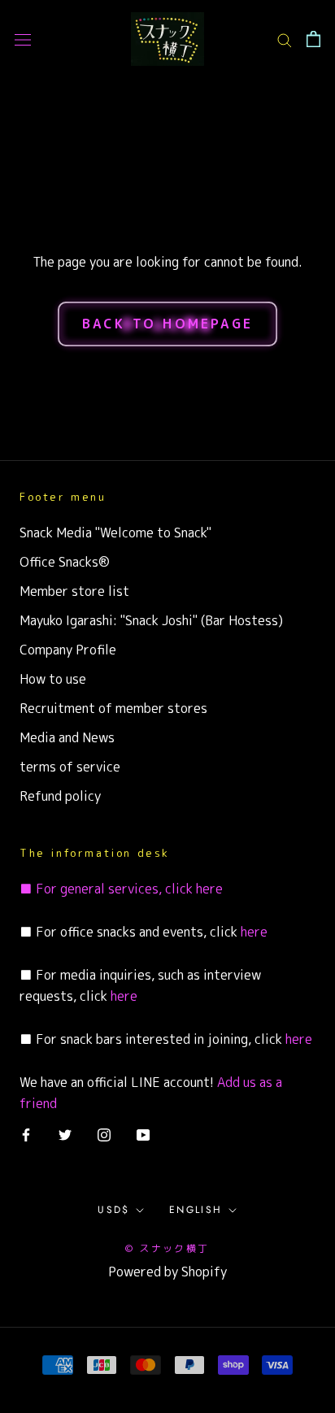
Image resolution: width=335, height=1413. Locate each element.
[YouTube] (143, 1134)
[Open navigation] (23, 39)
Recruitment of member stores (113, 708)
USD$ (114, 1209)
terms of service (70, 767)
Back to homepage (167, 324)
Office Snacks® (65, 562)
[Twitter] (65, 1134)
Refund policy (60, 796)
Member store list (74, 591)
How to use (53, 679)
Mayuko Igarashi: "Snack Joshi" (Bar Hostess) (151, 620)
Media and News (67, 737)
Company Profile (68, 650)
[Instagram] (104, 1134)
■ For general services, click (106, 889)
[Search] (284, 39)
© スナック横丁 (167, 1248)
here (208, 889)
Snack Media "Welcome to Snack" (115, 532)
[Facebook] (26, 1134)
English (196, 1209)
